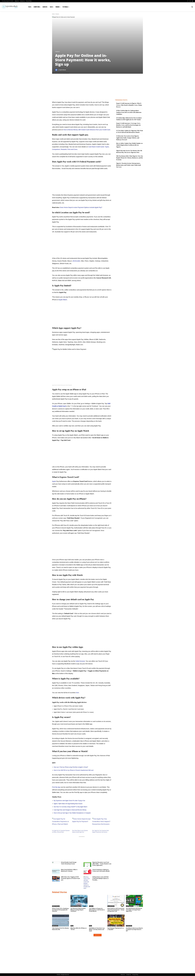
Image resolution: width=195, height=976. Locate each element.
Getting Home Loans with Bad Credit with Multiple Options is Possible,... (100, 878)
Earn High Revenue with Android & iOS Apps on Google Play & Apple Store (134, 910)
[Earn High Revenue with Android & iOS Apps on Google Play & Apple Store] (134, 901)
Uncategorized (129, 906)
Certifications (111, 906)
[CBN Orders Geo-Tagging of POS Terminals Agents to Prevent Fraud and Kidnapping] (56, 878)
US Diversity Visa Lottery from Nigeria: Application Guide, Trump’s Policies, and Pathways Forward (127, 137)
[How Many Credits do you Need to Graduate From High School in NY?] (134, 920)
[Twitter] (192, 1)
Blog (72, 925)
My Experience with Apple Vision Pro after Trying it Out (69, 800)
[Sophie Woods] (56, 70)
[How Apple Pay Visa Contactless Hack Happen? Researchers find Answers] (101, 823)
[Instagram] (190, 1)
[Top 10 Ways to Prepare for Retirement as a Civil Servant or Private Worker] (97, 901)
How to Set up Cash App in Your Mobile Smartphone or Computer (72, 813)
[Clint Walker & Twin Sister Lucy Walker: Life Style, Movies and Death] (97, 920)
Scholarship (129, 925)
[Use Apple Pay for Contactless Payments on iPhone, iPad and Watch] (61, 823)
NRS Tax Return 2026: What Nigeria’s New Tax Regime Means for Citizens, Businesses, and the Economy (129, 157)
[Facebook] (188, 1)
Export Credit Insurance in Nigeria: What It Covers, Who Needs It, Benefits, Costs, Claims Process (129, 105)
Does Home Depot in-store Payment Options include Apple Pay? (81, 207)
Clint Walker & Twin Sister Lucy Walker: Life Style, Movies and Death (97, 929)
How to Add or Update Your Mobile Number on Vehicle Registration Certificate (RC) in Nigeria (129, 145)
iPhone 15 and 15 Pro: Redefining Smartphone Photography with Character (60, 910)
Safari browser (80, 661)
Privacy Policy (135, 974)
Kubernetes (55, 925)
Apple (54, 481)
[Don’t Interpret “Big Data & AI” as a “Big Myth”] (115, 920)
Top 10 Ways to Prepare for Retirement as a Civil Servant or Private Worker (97, 910)
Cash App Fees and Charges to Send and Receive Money (70, 810)
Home (53, 14)
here (77, 692)
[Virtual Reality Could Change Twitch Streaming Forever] (56, 864)
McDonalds (76, 261)
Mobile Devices (56, 906)
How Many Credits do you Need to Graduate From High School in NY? (134, 929)
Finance (57, 14)
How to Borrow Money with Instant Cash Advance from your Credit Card (86, 129)
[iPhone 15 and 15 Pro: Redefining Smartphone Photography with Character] (60, 901)
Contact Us (128, 974)
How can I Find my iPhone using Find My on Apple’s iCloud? (71, 767)
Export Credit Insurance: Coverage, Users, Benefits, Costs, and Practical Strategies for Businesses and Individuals (128, 125)
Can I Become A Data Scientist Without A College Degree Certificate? (78, 910)
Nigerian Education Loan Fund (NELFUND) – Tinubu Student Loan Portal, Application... (101, 864)
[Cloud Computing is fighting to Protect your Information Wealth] (87, 871)
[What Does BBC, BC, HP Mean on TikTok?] (79, 920)
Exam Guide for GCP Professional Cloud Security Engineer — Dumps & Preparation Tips (115, 910)
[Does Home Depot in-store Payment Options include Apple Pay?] (81, 823)
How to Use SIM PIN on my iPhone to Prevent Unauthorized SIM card (73, 770)
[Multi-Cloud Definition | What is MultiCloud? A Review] (56, 871)
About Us (123, 974)
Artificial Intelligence (75, 906)
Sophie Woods (62, 69)
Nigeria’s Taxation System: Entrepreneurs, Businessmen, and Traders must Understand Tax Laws (128, 165)
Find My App (56, 787)
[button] (192, 7)
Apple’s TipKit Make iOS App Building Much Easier (68, 803)
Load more (97, 935)
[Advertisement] (81, 88)
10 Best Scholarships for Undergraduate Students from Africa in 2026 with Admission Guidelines (128, 112)
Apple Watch (63, 299)
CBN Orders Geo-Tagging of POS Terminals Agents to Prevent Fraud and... (70, 878)
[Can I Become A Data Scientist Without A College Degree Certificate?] (79, 901)
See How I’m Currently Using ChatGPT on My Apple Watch (70, 806)
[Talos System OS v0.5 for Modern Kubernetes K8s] (60, 920)
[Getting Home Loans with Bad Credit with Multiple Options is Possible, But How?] (87, 882)
